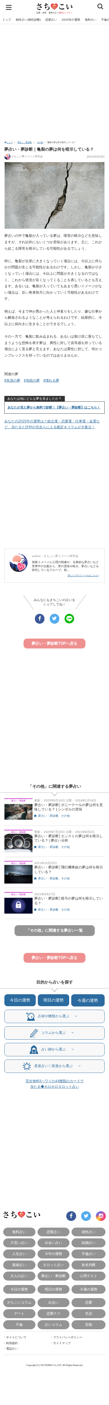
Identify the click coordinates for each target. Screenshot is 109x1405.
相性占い (89, 1232)
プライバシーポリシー (67, 1337)
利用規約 (12, 1343)
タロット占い (53, 1265)
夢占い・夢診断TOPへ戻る (54, 643)
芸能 (88, 1324)
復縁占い (19, 1265)
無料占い (91, 19)
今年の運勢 (53, 1254)
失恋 (88, 1313)
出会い (53, 1302)
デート (19, 1313)
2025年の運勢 (71, 19)
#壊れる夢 (51, 380)
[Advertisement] (54, 81)
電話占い (12, 1348)
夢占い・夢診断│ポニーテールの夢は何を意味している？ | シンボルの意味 (68, 807)
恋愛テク (53, 1313)
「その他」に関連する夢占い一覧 (54, 930)
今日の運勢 (20, 1000)
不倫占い (89, 1254)
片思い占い (19, 1242)
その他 (40, 142)
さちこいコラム (19, 1302)
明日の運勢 (53, 1000)
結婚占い (89, 1242)
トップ (6, 19)
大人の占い (19, 1276)
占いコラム (53, 1324)
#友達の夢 (12, 380)
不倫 (19, 1324)
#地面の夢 (32, 380)
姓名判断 (89, 1265)
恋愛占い (51, 19)
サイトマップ (62, 1343)
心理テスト (88, 1276)
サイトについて (16, 1337)
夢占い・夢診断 (24, 142)
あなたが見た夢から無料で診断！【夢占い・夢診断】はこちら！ (54, 407)
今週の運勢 (88, 1000)
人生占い (19, 1254)
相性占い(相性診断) (28, 19)
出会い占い (53, 1242)
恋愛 (88, 1302)
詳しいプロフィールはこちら (83, 575)
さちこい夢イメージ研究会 (27, 156)
